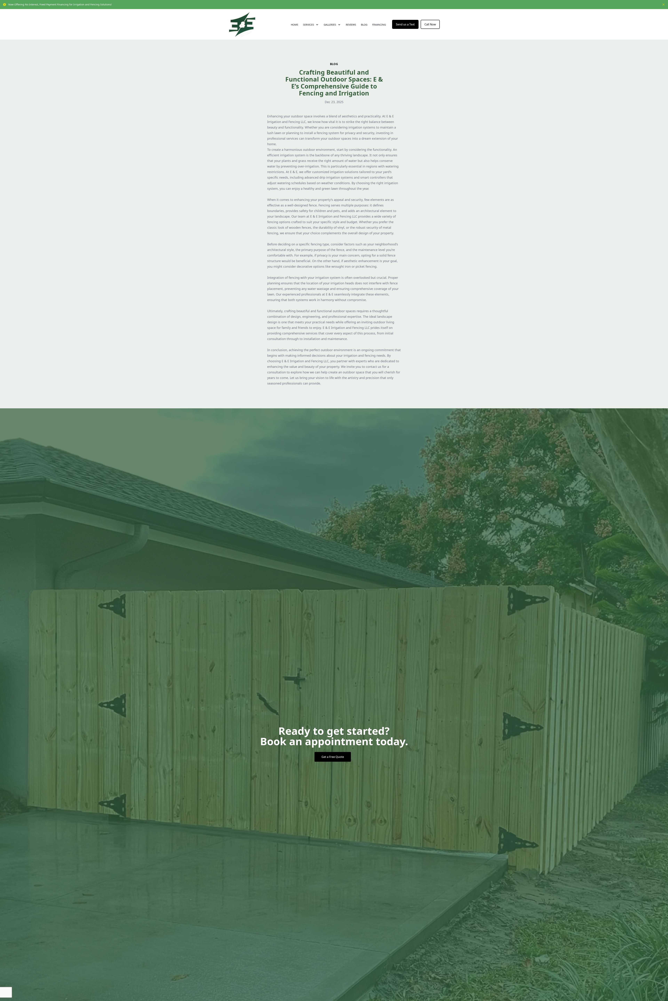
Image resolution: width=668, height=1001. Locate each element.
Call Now (430, 24)
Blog (364, 24)
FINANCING (379, 24)
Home (294, 24)
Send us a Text (405, 24)
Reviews (351, 24)
